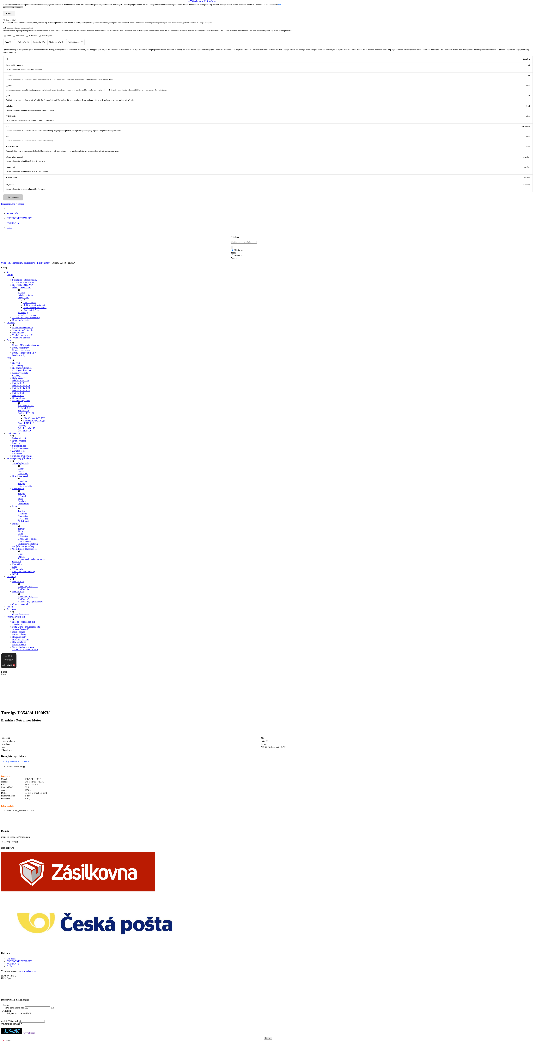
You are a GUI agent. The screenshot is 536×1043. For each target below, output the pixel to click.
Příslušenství (23, 503)
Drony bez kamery (20, 348)
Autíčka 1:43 (23, 599)
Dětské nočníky (19, 634)
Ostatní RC (23, 473)
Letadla (10, 275)
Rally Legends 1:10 (26, 428)
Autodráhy (11, 576)
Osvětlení (16, 561)
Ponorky (16, 443)
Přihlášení (5, 204)
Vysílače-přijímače (20, 463)
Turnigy (21, 483)
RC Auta (16, 363)
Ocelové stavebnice (20, 614)
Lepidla (21, 556)
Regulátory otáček (20, 476)
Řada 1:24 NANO (26, 405)
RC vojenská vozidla (21, 370)
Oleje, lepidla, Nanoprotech (24, 549)
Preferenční (20, 36)
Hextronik (22, 513)
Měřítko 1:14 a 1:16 (21, 385)
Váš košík (13, 213)
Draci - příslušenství (32, 310)
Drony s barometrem (21, 350)
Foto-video (17, 564)
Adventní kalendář (20, 629)
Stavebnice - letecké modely (24, 280)
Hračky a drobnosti (20, 639)
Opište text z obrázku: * (11, 1024)
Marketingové (46, 36)
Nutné (9, 36)
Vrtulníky (11, 322)
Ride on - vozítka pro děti (23, 622)
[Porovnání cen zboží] (8, 667)
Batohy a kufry (19, 355)
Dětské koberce (19, 644)
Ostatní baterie (24, 541)
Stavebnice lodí (19, 446)
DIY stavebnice (19, 642)
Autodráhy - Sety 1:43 (28, 596)
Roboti (10, 607)
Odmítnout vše (9, 7)
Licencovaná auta (20, 373)
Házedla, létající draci (21, 287)
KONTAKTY (13, 223)
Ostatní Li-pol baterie (27, 539)
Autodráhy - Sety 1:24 (28, 586)
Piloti (14, 566)
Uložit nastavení (13, 197)
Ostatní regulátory (26, 486)
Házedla (21, 292)
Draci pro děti (29, 302)
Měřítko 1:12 (18, 383)
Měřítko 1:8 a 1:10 (20, 380)
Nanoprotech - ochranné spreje (31, 559)
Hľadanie (235, 237)
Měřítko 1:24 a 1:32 (21, 390)
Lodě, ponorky (13, 433)
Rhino (20, 534)
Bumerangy (23, 312)
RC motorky (17, 365)
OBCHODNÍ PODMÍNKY (19, 218)
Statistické (33, 36)
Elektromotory (43, 263)
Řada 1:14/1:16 (24, 431)
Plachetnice (17, 453)
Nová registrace (17, 204)
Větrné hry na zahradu (28, 315)
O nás (9, 227)
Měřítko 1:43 (18, 591)
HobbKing (22, 481)
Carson (21, 471)
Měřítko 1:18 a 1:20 (21, 388)
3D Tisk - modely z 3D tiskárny (26, 317)
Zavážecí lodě (18, 451)
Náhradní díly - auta (21, 400)
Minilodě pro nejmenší (22, 456)
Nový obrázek (29, 1033)
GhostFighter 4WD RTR (34, 418)
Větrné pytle (17, 569)
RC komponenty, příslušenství (21, 263)
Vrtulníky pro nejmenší (22, 335)
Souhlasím (19, 7)
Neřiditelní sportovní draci (34, 307)
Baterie (15, 524)
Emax (20, 498)
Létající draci (23, 297)
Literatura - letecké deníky (23, 571)
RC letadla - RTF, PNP (22, 285)
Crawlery (16, 375)
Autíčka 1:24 (23, 589)
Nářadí (15, 574)
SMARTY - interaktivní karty (25, 649)
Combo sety (23, 501)
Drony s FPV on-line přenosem (26, 345)
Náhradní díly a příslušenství (30, 601)
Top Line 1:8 (23, 410)
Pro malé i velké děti (16, 617)
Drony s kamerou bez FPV (24, 353)
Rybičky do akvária (20, 448)
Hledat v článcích (236, 256)
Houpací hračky (19, 637)
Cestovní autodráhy (20, 604)
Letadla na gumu (25, 295)
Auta (9, 358)
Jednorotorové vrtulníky (22, 330)
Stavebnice (11, 609)
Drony (9, 340)
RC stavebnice (18, 398)
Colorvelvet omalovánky (23, 647)
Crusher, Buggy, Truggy (34, 420)
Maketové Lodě (19, 438)
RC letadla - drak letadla (23, 282)
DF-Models (23, 496)
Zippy (20, 531)
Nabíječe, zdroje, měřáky (23, 546)
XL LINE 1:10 (24, 408)
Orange (21, 468)
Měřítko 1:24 (18, 581)
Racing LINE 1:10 (26, 413)
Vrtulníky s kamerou (21, 337)
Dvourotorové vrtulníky (22, 327)
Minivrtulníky (18, 332)
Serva (14, 506)
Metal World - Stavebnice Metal (26, 627)
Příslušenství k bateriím (28, 544)
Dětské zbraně (18, 632)
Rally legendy (18, 378)
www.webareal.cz (28, 971)
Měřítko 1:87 (18, 395)
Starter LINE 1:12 (26, 423)
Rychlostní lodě (19, 441)
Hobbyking (23, 516)
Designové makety (20, 320)
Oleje (20, 554)
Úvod (3, 263)
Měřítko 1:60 (18, 393)
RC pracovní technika (22, 368)
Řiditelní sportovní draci (34, 305)
